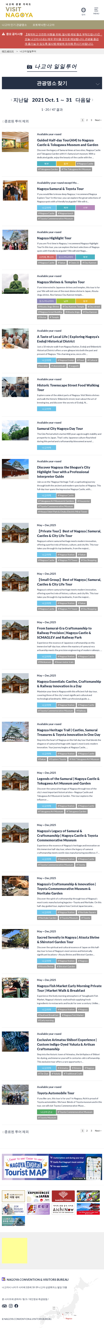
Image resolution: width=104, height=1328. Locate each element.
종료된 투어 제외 (16, 121)
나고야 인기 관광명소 (14, 24)
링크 (25, 1299)
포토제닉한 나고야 (43, 24)
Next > (98, 120)
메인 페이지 (8, 51)
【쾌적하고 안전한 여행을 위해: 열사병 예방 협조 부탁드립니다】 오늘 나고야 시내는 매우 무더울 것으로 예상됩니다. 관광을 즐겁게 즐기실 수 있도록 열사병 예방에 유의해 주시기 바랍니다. (63, 39)
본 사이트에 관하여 (11, 1299)
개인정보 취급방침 (38, 1299)
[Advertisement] (14, 1250)
